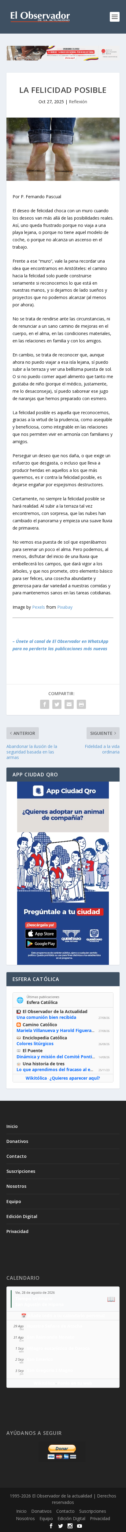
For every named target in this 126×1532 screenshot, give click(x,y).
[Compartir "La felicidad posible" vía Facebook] (45, 704)
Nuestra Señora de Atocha (54, 1326)
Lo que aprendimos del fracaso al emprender (64, 1069)
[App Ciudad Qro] (63, 873)
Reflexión (78, 101)
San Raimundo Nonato (51, 1337)
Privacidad (17, 1231)
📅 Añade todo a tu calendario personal (63, 1316)
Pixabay (64, 607)
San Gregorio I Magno (50, 1370)
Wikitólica (36, 1078)
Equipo (13, 1201)
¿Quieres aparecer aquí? (75, 1078)
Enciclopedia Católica (45, 1038)
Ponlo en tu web (74, 1383)
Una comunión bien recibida (46, 1017)
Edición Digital (21, 1216)
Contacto (16, 1156)
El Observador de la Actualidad (55, 1011)
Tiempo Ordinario (34, 1298)
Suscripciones (20, 1171)
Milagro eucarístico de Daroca (58, 1348)
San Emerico (40, 1359)
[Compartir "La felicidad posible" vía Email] (69, 704)
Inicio (12, 1126)
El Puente (33, 1050)
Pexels (38, 607)
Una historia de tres (44, 1064)
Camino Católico (40, 1024)
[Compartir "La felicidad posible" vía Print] (81, 704)
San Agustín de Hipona (39, 1304)
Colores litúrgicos (35, 1043)
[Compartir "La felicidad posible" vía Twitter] (57, 704)
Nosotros (16, 1186)
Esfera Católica (42, 1002)
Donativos (17, 1141)
